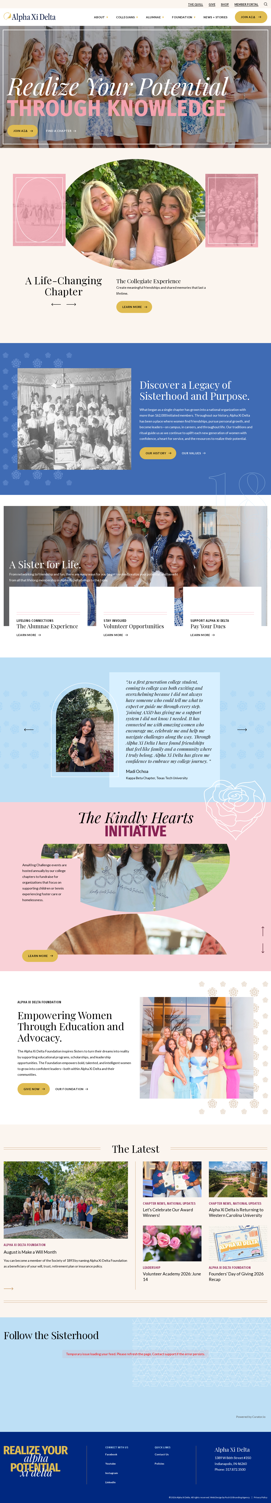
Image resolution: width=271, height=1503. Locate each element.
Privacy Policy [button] (260, 1497)
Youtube (110, 1463)
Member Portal (246, 4)
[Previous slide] (56, 304)
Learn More (132, 312)
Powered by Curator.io (250, 1416)
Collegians (125, 17)
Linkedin (110, 1482)
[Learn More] (48, 616)
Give (212, 4)
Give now (32, 1089)
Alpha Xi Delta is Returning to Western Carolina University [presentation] (236, 1212)
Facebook (111, 1454)
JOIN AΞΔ (248, 17)
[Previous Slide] (262, 932)
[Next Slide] (262, 948)
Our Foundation (69, 1089)
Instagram (111, 1473)
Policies (159, 1463)
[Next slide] (71, 304)
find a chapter (59, 130)
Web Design (216, 1497)
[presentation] (66, 1200)
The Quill (195, 4)
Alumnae (153, 17)
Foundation (182, 17)
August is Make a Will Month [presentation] (30, 1252)
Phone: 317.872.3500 (230, 1469)
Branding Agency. (241, 1497)
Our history (156, 453)
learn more (38, 955)
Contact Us (162, 1454)
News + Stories (215, 17)
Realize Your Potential (117, 97)
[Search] (265, 4)
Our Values (191, 453)
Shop (225, 4)
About (99, 17)
